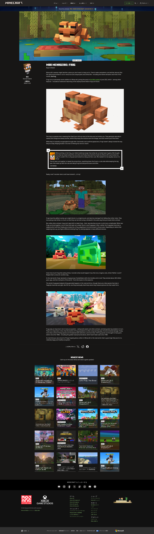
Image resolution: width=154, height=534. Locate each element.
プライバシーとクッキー (52, 530)
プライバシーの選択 (103, 530)
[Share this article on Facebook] (87, 346)
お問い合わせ (94, 514)
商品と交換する (94, 521)
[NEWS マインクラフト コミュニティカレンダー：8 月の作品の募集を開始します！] (66, 457)
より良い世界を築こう (74, 514)
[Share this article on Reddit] (82, 346)
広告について (83, 530)
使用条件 (73, 530)
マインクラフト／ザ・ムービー (76, 516)
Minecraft (72, 498)
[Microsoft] (119, 531)
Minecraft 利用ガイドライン (27, 510)
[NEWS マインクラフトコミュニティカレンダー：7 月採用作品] (88, 458)
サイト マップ (94, 510)
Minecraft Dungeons (74, 502)
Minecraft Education (74, 506)
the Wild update (95, 79)
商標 (77, 530)
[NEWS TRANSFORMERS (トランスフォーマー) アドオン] (66, 370)
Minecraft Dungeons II (75, 500)
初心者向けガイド (95, 505)
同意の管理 (37, 510)
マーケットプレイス (95, 498)
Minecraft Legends (74, 504)
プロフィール (94, 519)
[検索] (137, 3)
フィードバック (94, 508)
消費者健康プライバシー (64, 530)
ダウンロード (94, 512)
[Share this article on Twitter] (78, 346)
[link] (59, 486)
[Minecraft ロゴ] (14, 3)
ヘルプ (92, 506)
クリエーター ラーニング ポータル (77, 510)
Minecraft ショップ (95, 500)
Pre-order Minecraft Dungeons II (81, 9)
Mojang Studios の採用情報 (76, 512)
